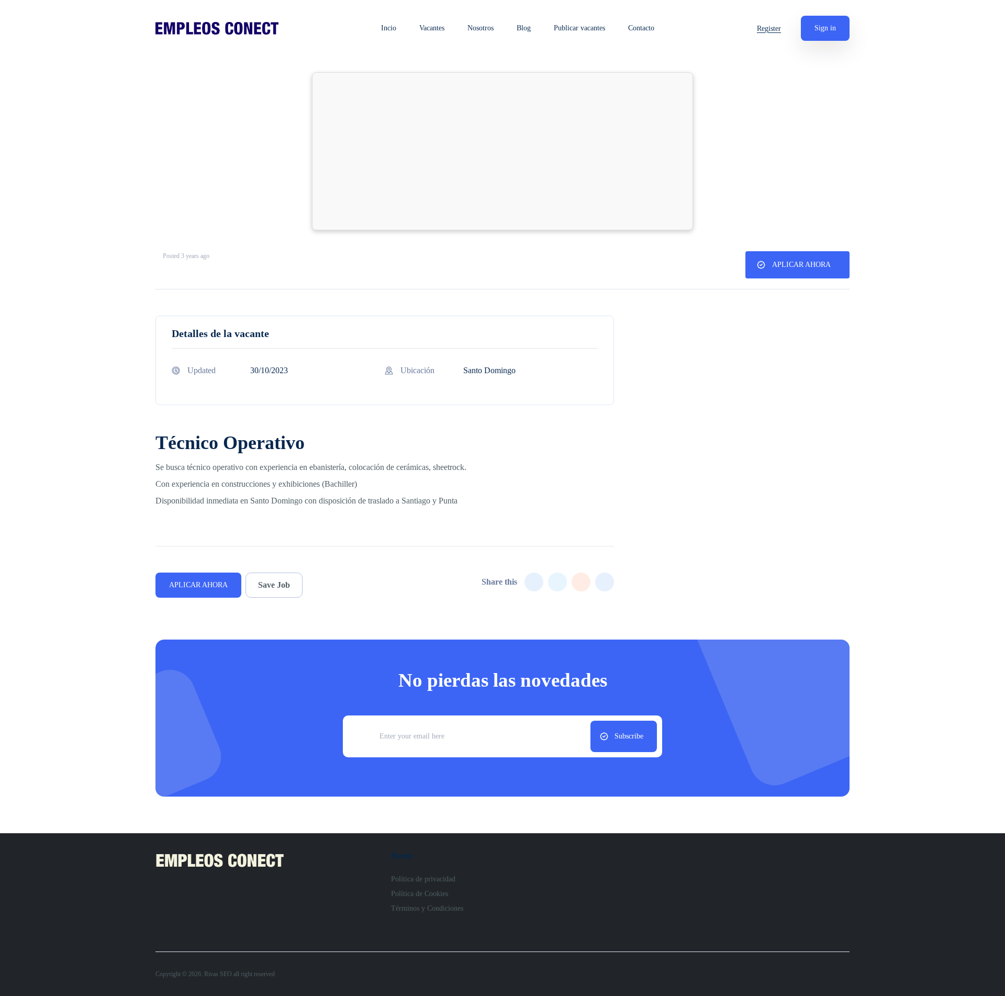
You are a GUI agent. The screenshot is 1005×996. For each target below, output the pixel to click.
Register (769, 28)
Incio (388, 28)
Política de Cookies (419, 894)
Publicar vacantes (579, 28)
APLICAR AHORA (801, 264)
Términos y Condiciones (427, 908)
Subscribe (629, 736)
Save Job (274, 584)
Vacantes (431, 28)
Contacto (641, 28)
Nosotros (480, 28)
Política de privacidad (423, 879)
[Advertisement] (502, 151)
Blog (524, 28)
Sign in (825, 28)
